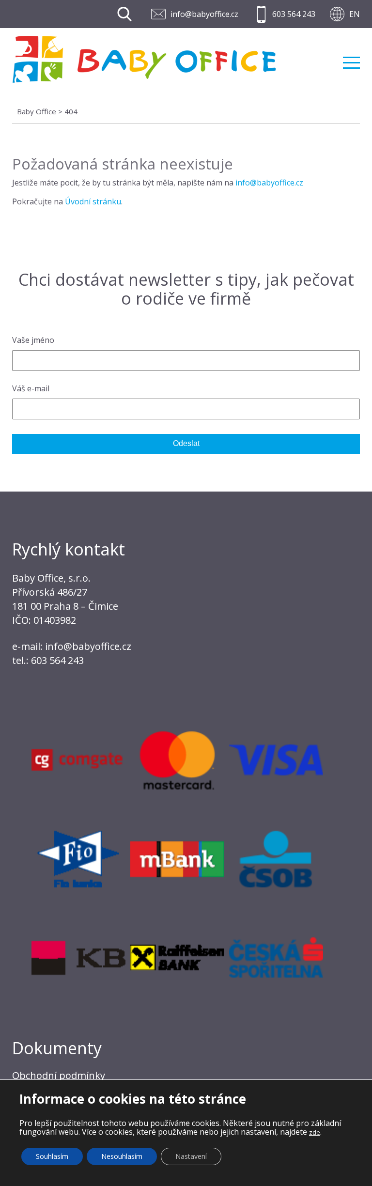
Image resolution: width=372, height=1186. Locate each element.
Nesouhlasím (121, 1156)
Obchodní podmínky (58, 1075)
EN (354, 14)
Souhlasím (52, 1156)
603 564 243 (293, 14)
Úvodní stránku (93, 201)
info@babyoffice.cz (204, 14)
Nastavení (191, 1156)
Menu (351, 59)
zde (314, 1132)
